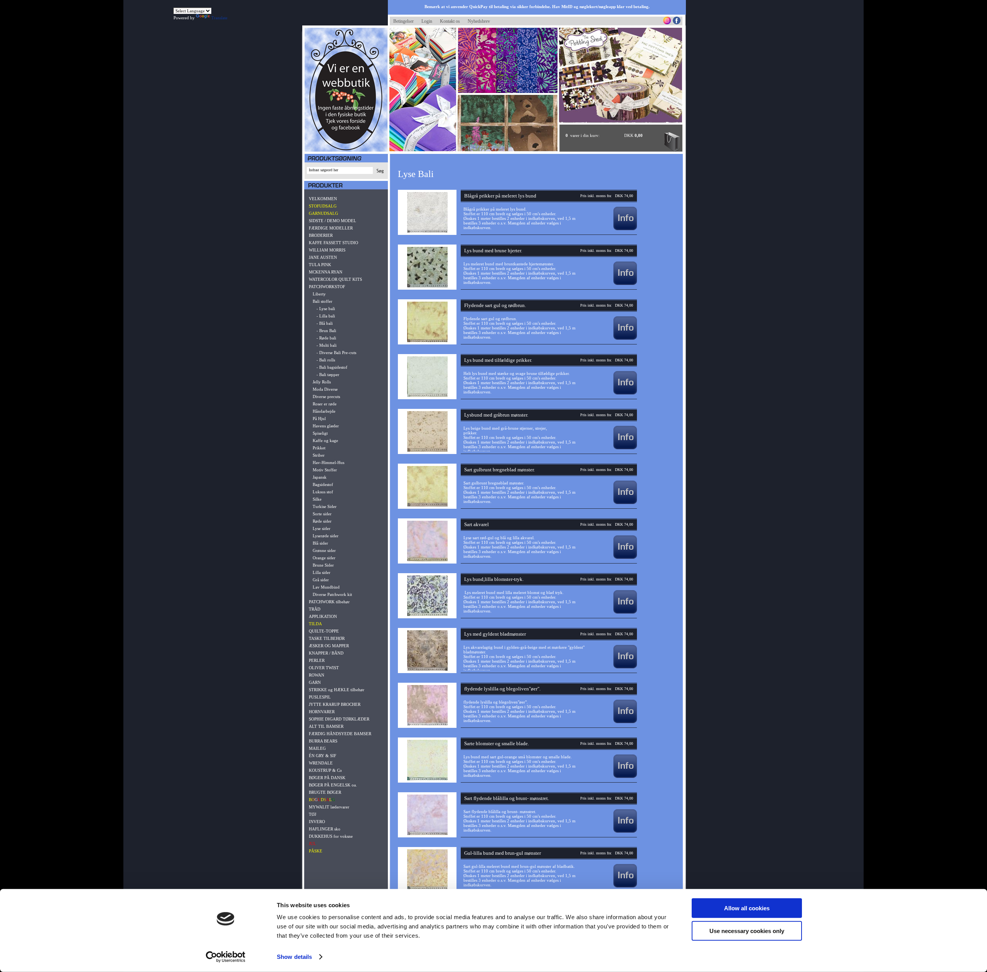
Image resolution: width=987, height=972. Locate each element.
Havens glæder (326, 426)
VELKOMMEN (323, 198)
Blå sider (320, 543)
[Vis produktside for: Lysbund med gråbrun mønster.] (625, 448)
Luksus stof (323, 491)
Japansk (320, 477)
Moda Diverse (325, 389)
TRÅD (314, 609)
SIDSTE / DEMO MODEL (332, 220)
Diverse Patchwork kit (332, 594)
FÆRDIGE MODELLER (331, 228)
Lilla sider (321, 572)
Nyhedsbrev (479, 21)
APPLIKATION (323, 616)
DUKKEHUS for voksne (331, 836)
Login (426, 21)
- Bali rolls (326, 360)
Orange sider (324, 557)
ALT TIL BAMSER (326, 726)
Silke (317, 499)
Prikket (319, 448)
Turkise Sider (325, 506)
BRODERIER (321, 235)
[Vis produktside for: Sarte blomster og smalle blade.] (625, 776)
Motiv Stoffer (325, 469)
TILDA (315, 623)
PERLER (317, 660)
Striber (319, 455)
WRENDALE (321, 763)
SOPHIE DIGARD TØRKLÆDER (339, 719)
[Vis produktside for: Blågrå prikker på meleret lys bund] (625, 228)
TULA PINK (320, 264)
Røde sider (322, 521)
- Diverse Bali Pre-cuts (336, 352)
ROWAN (316, 675)
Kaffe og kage (325, 440)
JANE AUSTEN (323, 257)
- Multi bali (327, 345)
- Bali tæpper (328, 374)
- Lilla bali (326, 316)
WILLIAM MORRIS (327, 250)
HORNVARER (322, 711)
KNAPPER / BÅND (326, 653)
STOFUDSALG (323, 206)
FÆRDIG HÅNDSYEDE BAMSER (340, 733)
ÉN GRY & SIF (322, 755)
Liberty (319, 294)
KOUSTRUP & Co (325, 770)
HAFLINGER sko (324, 829)
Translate (219, 17)
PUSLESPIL (320, 697)
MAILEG (317, 748)
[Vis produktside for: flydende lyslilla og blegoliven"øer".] (625, 721)
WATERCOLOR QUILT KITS (335, 279)
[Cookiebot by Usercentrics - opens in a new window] (225, 957)
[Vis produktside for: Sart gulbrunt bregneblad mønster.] (625, 502)
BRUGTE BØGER (325, 792)
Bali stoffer (322, 301)
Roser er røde (325, 404)
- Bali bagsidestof (332, 367)
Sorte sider (322, 513)
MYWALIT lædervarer (329, 807)
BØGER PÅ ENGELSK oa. (333, 785)
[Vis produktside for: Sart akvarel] (625, 557)
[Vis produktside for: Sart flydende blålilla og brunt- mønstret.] (625, 831)
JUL (312, 843)
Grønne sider (324, 550)
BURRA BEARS (323, 741)
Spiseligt (320, 433)
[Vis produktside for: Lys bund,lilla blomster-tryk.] (625, 612)
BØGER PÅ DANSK (327, 777)
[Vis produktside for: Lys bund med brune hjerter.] (625, 283)
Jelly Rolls (322, 382)
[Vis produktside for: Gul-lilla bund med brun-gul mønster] (625, 886)
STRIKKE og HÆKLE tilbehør (336, 689)
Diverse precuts (326, 396)
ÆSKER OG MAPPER (329, 645)
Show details (294, 956)
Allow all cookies (747, 908)
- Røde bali (326, 338)
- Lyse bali (326, 308)
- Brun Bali (326, 330)
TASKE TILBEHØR (327, 638)
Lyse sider (321, 528)
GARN (315, 682)
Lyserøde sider (326, 535)
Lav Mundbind (326, 587)
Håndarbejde (324, 411)
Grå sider (321, 579)
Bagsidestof (323, 484)
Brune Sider (323, 565)
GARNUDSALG (323, 213)
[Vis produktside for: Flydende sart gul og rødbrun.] (625, 338)
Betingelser (403, 21)
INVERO (317, 821)
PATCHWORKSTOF (327, 286)
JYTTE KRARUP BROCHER (334, 704)
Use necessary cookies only (746, 930)
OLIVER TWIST (324, 667)
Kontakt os (450, 21)
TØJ (312, 814)
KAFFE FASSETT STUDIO (333, 242)
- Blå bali (325, 323)
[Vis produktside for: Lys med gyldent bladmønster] (625, 667)
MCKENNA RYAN (325, 272)
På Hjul (319, 418)
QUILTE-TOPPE (324, 631)
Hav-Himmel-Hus (328, 462)
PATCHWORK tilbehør (329, 601)
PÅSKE (315, 851)
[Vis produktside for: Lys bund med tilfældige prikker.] (625, 393)
